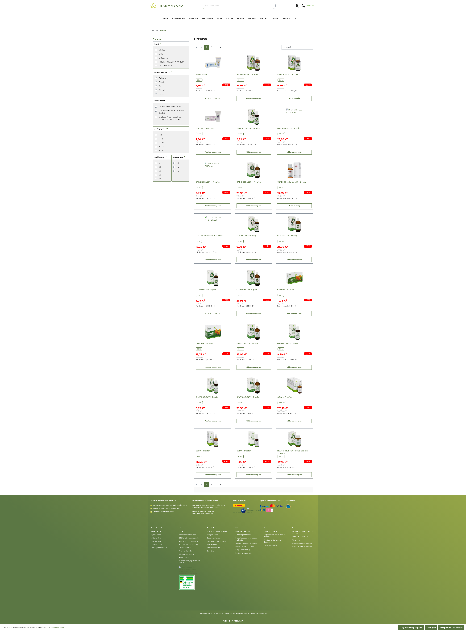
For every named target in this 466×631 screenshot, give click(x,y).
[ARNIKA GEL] (213, 63)
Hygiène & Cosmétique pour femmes (302, 532)
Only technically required (411, 628)
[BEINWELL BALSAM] (213, 117)
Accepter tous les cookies (451, 628)
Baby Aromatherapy (242, 550)
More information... (58, 627)
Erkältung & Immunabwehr (189, 538)
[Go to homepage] (166, 5)
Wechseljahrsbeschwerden (302, 543)
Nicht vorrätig (294, 98)
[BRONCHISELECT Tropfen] (253, 117)
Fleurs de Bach (155, 541)
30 (160, 171)
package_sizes (160, 129)
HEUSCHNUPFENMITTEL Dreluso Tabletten (292, 452)
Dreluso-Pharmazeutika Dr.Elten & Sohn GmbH (170, 118)
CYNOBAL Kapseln (286, 289)
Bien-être (210, 551)
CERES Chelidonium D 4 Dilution (292, 182)
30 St (161, 147)
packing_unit (178, 157)
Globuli (162, 90)
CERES (162, 50)
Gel (160, 86)
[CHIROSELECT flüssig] (253, 224)
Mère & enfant (212, 544)
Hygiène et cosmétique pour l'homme (274, 536)
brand (156, 44)
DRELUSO (163, 58)
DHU (161, 54)
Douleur (182, 531)
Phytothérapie (155, 535)
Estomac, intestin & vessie (188, 544)
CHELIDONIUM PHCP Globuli (209, 236)
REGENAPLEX (165, 66)
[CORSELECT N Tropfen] (213, 278)
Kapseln (162, 94)
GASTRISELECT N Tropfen (207, 397)
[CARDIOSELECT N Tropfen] (213, 170)
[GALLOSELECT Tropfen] (253, 332)
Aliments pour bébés (243, 535)
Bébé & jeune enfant (242, 531)
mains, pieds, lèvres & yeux (216, 541)
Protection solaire (213, 548)
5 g (160, 135)
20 (160, 167)
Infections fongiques (186, 554)
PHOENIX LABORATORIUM (171, 62)
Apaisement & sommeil (187, 535)
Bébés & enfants (184, 557)
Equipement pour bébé (243, 553)
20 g (161, 139)
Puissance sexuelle (270, 545)
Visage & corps (212, 535)
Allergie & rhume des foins (188, 541)
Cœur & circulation (185, 548)
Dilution (162, 82)
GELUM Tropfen (284, 397)
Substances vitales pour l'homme (272, 541)
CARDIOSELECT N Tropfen (208, 182)
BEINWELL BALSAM (205, 128)
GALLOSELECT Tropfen (247, 343)
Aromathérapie (156, 544)
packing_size (159, 157)
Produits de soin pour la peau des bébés (246, 539)
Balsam (162, 78)
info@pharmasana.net (205, 513)
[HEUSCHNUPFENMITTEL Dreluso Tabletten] (294, 439)
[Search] (273, 6)
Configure (431, 628)
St (178, 163)
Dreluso (157, 39)
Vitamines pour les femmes (302, 546)
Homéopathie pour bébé (244, 546)
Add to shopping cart (213, 98)
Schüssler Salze (155, 538)
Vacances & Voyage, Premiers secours (189, 562)
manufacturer (159, 100)
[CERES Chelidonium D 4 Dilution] (294, 170)
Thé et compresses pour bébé (246, 543)
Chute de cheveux (270, 531)
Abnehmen (296, 540)
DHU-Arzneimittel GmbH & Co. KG (171, 111)
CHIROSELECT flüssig (246, 236)
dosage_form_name (162, 72)
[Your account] (297, 5)
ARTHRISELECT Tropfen (247, 74)
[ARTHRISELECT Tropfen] (253, 63)
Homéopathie (155, 531)
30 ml (161, 151)
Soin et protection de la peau (217, 531)
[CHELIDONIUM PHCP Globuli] (213, 224)
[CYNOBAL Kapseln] (294, 278)
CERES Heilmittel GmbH (170, 106)
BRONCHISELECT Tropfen (248, 128)
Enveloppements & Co (158, 548)
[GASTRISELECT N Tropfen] (213, 385)
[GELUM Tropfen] (294, 385)
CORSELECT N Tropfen (206, 289)
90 (160, 179)
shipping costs (222, 613)
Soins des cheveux (213, 538)
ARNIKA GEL (201, 74)
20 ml (161, 143)
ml (179, 171)
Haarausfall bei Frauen (300, 537)
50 (160, 175)
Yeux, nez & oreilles (185, 551)
